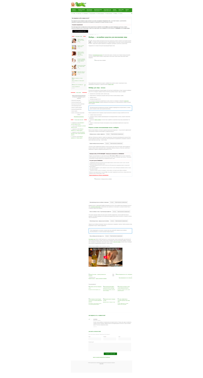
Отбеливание (86, 13)
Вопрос (127, 10)
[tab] (97, 134)
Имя (90, 336)
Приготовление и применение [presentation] (117, 134)
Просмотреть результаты (79, 116)
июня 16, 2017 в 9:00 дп (96, 320)
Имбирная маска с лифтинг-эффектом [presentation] (97, 134)
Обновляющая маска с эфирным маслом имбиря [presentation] (99, 221)
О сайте (74, 13)
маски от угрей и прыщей (77, 107)
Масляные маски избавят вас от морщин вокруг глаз (81, 66)
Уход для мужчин (92, 13)
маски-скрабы (74, 111)
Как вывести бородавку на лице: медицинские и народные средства (81, 59)
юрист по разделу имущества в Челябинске (101, 357)
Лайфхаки (115, 13)
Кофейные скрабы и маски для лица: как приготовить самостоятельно (80, 53)
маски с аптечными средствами (78, 112)
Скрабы (115, 10)
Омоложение (89, 10)
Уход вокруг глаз (107, 10)
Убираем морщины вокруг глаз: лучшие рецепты (80, 40)
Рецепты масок (81, 10)
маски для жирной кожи (76, 102)
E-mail (105, 336)
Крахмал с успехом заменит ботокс (80, 46)
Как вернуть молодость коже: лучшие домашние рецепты (78, 133)
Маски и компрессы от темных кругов (78, 80)
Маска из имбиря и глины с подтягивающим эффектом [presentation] (100, 211)
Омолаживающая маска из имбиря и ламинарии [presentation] (99, 202)
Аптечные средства (101, 13)
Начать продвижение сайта (80, 31)
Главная (74, 10)
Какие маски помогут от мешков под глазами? (81, 72)
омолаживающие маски (97, 55)
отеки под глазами (116, 241)
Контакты (120, 13)
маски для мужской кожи (77, 109)
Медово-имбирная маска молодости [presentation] (97, 143)
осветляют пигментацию (95, 206)
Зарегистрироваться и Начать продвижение (98, 175)
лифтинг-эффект (97, 119)
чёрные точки (110, 84)
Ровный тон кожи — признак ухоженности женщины (98, 278)
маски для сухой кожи (76, 100)
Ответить (95, 326)
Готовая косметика (109, 13)
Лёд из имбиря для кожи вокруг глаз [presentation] (97, 236)
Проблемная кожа (98, 10)
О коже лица (79, 13)
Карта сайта (121, 10)
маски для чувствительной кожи (78, 103)
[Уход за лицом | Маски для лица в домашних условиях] (78, 2)
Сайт (119, 336)
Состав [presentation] (108, 134)
